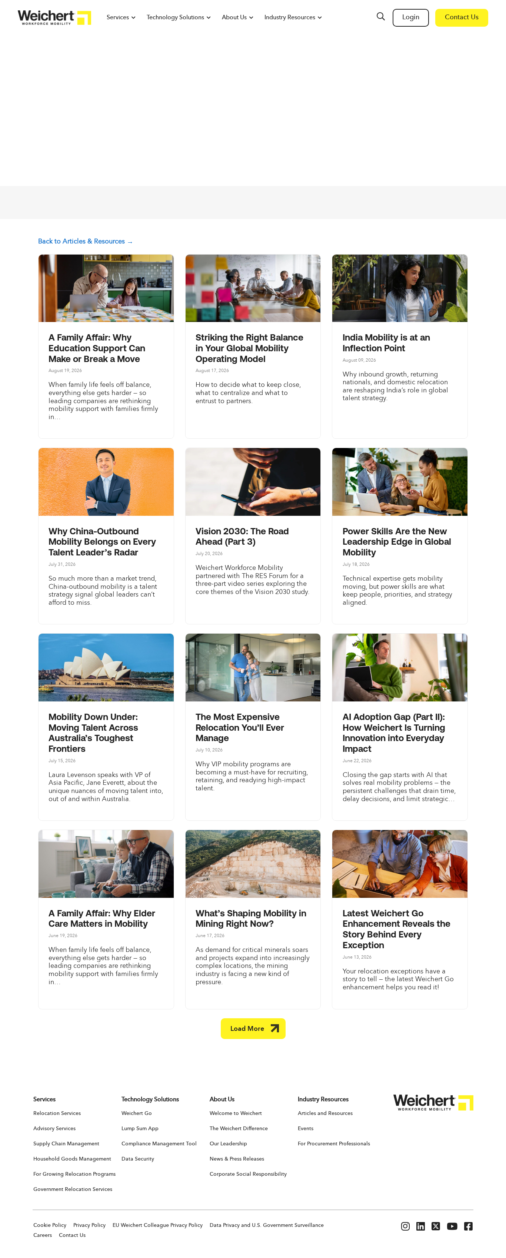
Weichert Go (136, 1113)
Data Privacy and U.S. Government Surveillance (267, 1225)
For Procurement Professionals (334, 1143)
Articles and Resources (325, 1113)
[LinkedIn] (421, 1227)
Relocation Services (57, 1113)
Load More (247, 1029)
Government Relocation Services (72, 1189)
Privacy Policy (89, 1225)
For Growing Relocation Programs (74, 1174)
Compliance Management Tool (159, 1143)
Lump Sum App (140, 1128)
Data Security (137, 1159)
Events (305, 1128)
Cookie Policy (49, 1225)
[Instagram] (405, 1227)
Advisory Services (54, 1128)
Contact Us (72, 1235)
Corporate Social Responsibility (248, 1174)
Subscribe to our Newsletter (403, 202)
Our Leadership (228, 1143)
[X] (436, 1227)
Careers (42, 1235)
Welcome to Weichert (236, 1113)
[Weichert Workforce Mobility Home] (54, 17)
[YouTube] (452, 1227)
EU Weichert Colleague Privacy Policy (158, 1225)
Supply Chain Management (66, 1143)
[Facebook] (468, 1227)
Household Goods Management (72, 1159)
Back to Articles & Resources (81, 241)
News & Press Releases (237, 1159)
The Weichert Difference (239, 1128)
